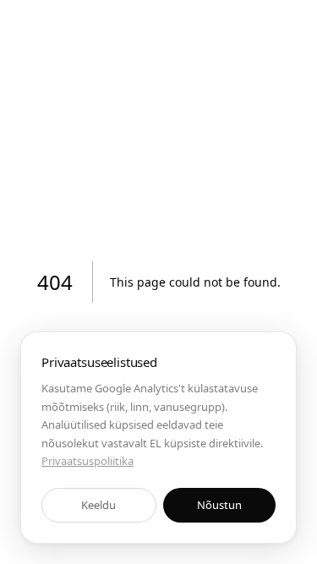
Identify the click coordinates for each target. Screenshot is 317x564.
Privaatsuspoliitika (87, 460)
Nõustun (219, 504)
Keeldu (98, 504)
